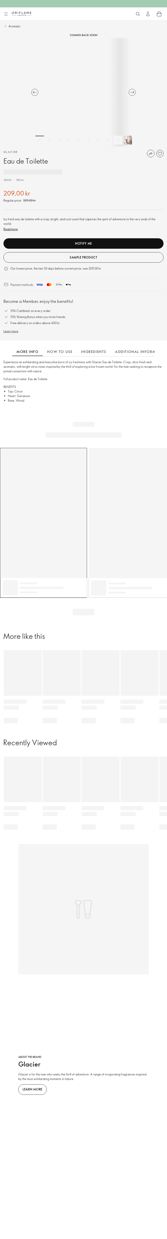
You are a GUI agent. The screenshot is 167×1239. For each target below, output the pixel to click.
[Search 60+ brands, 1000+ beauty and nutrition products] (138, 14)
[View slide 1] (39, 140)
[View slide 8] (108, 140)
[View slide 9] (118, 140)
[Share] (150, 153)
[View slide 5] (78, 140)
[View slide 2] (49, 140)
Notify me (83, 243)
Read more (10, 229)
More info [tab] (27, 351)
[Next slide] (132, 92)
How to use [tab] (59, 351)
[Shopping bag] (159, 13)
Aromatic (14, 26)
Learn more (10, 331)
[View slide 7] (98, 140)
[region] (83, 92)
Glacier (10, 152)
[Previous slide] (34, 92)
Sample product (83, 257)
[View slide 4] (69, 140)
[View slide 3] (59, 140)
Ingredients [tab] (93, 351)
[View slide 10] (127, 140)
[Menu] (5, 14)
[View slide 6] (88, 140)
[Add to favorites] (160, 153)
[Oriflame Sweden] (21, 13)
